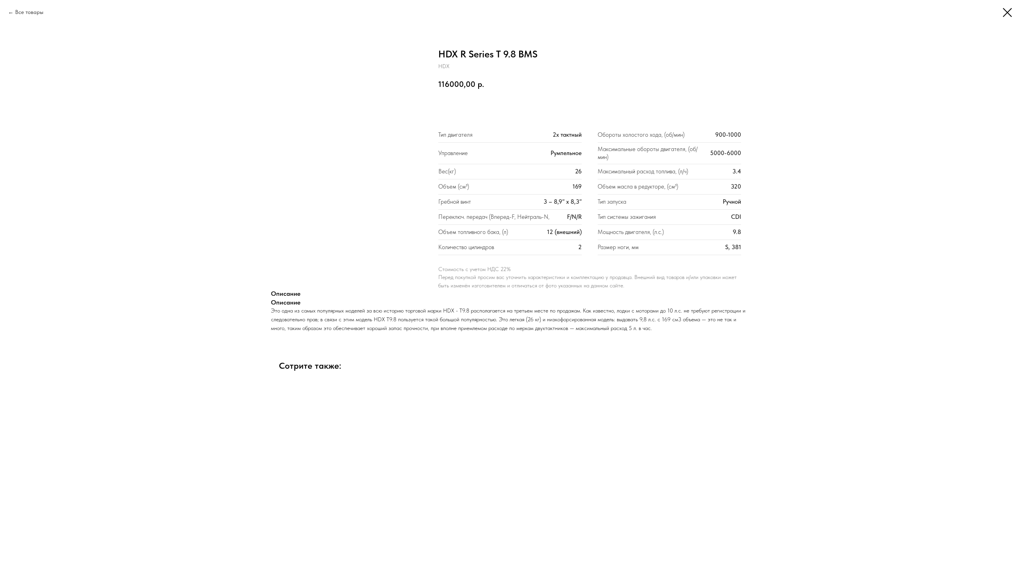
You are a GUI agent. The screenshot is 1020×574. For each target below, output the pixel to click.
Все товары (29, 12)
